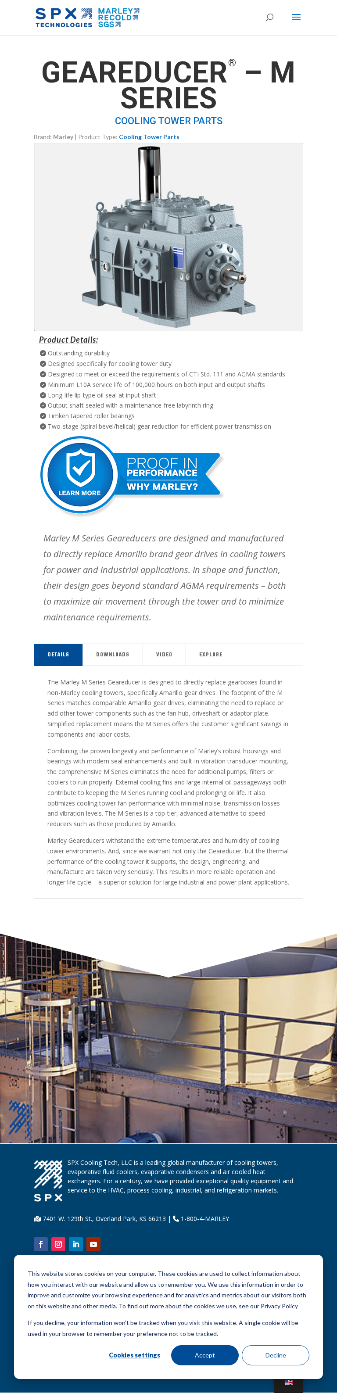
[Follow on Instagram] (58, 1244)
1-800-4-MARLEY (204, 1218)
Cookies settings (134, 1355)
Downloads (112, 655)
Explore (210, 655)
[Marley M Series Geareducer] (168, 328)
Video (164, 655)
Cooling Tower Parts (149, 136)
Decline (275, 1355)
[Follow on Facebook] (41, 1244)
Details (58, 655)
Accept (205, 1355)
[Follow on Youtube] (93, 1244)
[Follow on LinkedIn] (76, 1244)
